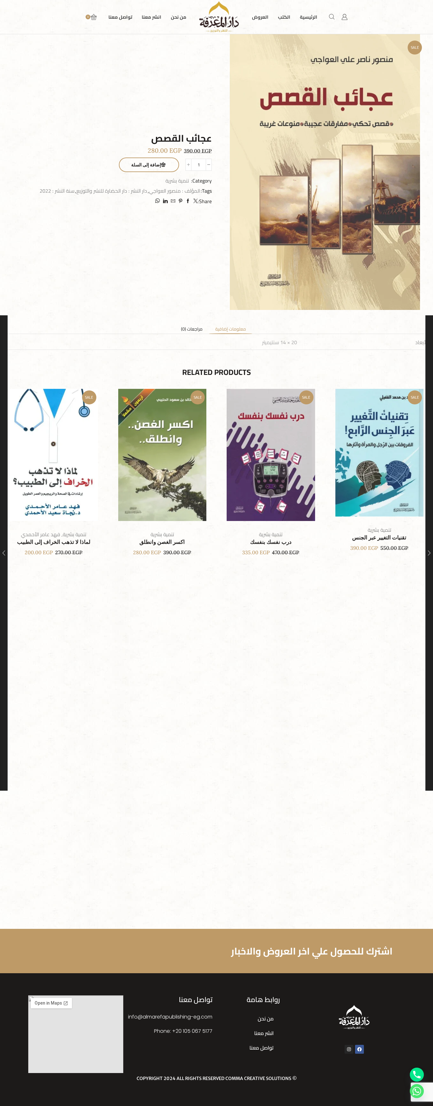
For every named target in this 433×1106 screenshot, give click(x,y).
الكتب (284, 17)
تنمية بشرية (177, 180)
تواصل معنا (120, 17)
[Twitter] (195, 201)
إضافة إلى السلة (146, 165)
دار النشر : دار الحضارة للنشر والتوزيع (111, 191)
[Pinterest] (180, 201)
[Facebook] (188, 201)
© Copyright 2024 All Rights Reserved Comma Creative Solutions (217, 1078)
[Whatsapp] (417, 1091)
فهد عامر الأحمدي (40, 534)
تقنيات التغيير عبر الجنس (379, 537)
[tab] (230, 329)
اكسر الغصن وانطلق (162, 542)
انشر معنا (151, 17)
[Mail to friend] (173, 201)
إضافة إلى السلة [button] (385, 455)
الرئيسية (308, 17)
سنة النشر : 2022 (57, 191)
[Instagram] (349, 1049)
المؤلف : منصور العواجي (174, 191)
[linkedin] (165, 201)
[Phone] (417, 1075)
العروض (260, 17)
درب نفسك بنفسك (271, 542)
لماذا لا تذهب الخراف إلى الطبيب (53, 542)
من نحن (178, 17)
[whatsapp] (158, 201)
